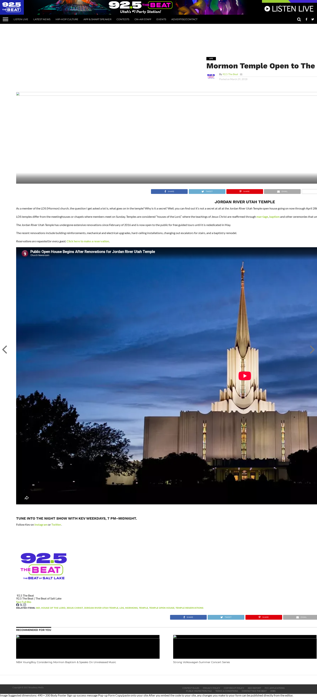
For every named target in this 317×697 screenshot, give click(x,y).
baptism (274, 216)
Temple (143, 607)
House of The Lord (53, 607)
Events (161, 19)
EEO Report (254, 688)
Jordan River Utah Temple (101, 607)
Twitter (56, 524)
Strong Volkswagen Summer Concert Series (201, 662)
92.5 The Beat (230, 74)
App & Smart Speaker (97, 19)
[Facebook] (18, 605)
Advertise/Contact (184, 19)
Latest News (41, 19)
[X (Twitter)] (21, 605)
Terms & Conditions (226, 691)
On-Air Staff (142, 19)
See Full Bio (23, 602)
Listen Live (21, 19)
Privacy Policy (211, 688)
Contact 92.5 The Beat (254, 691)
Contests (122, 19)
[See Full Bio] (33, 602)
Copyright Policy (234, 688)
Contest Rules (190, 688)
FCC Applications (275, 688)
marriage (262, 216)
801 (38, 607)
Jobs (273, 691)
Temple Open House (161, 607)
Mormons (131, 607)
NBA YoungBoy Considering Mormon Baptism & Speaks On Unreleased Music (66, 662)
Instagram (41, 524)
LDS (121, 607)
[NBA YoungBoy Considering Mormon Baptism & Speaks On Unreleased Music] (88, 637)
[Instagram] (24, 605)
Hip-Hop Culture (67, 19)
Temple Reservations (189, 607)
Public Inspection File (199, 691)
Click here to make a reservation (88, 241)
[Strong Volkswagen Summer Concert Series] (245, 637)
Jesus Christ (75, 607)
